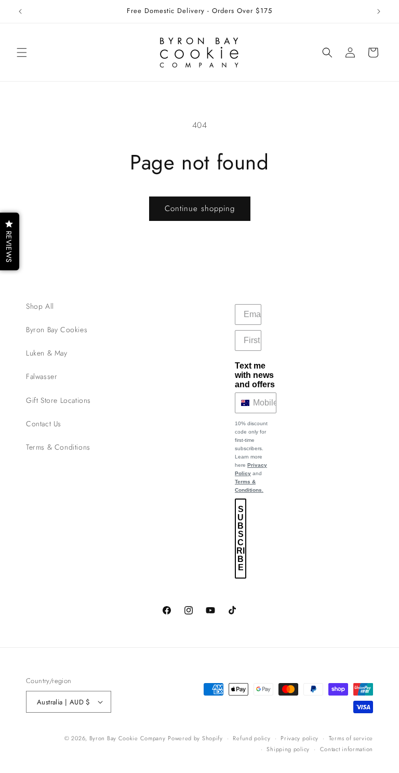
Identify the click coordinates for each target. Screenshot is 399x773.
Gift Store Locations (58, 400)
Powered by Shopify (195, 738)
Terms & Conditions (58, 447)
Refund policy (251, 738)
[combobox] (241, 403)
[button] (21, 52)
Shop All (40, 306)
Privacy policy (299, 738)
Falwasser (41, 376)
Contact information (346, 749)
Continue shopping (200, 208)
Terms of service (351, 738)
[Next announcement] (378, 11)
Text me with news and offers (255, 375)
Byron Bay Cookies (56, 329)
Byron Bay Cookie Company (127, 738)
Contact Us (43, 423)
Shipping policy (288, 749)
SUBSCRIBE (240, 538)
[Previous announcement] (20, 11)
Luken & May (47, 353)
